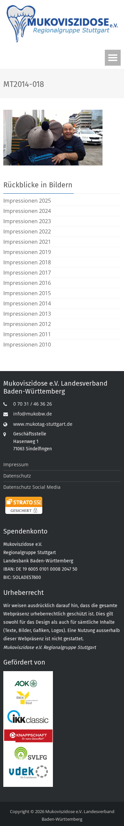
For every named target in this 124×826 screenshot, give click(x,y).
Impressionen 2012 (27, 324)
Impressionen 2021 (27, 241)
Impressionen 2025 (27, 200)
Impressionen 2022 (27, 231)
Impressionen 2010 (27, 344)
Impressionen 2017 (27, 272)
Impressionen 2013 (27, 313)
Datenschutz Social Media (32, 487)
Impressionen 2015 (27, 293)
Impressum (15, 464)
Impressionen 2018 (27, 262)
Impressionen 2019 (27, 252)
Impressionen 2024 (27, 211)
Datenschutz (17, 476)
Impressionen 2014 (27, 303)
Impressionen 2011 (27, 334)
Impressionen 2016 (27, 282)
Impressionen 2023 (27, 221)
